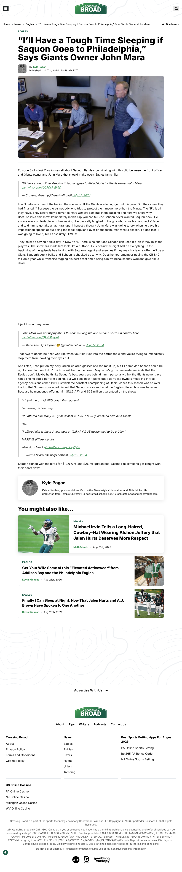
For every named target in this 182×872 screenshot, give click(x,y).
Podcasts (100, 724)
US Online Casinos (18, 785)
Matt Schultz (81, 547)
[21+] (76, 859)
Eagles (23, 31)
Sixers (68, 755)
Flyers (68, 760)
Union (67, 766)
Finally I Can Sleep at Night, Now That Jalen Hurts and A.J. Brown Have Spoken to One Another (73, 602)
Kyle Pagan (39, 66)
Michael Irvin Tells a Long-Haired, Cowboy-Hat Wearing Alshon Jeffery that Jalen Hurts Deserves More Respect (116, 532)
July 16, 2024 (78, 455)
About (60, 724)
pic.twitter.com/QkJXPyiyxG (40, 337)
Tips (72, 724)
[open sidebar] (6, 8)
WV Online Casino (18, 808)
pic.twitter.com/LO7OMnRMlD (41, 187)
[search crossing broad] (176, 8)
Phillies (68, 749)
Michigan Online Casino (21, 803)
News (68, 737)
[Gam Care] (87, 859)
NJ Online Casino (17, 797)
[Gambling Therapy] (102, 860)
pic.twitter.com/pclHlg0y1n (62, 447)
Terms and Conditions (20, 755)
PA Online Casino (17, 791)
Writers (84, 724)
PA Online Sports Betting (137, 748)
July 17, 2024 (81, 195)
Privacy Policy (15, 749)
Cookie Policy (15, 760)
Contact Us (118, 724)
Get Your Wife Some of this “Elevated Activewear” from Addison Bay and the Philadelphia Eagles (70, 570)
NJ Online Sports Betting (137, 759)
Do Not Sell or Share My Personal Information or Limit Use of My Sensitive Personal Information (91, 848)
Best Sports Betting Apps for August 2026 (147, 739)
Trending (69, 772)
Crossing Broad (17, 737)
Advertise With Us (88, 690)
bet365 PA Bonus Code (136, 753)
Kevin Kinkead (30, 579)
